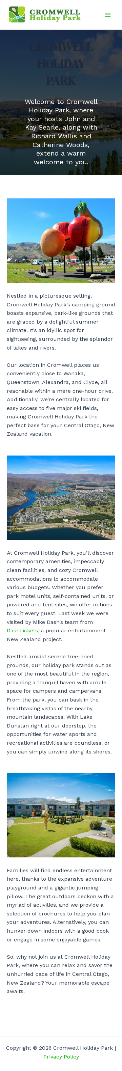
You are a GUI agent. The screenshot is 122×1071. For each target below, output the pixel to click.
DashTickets (22, 630)
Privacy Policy (61, 1056)
